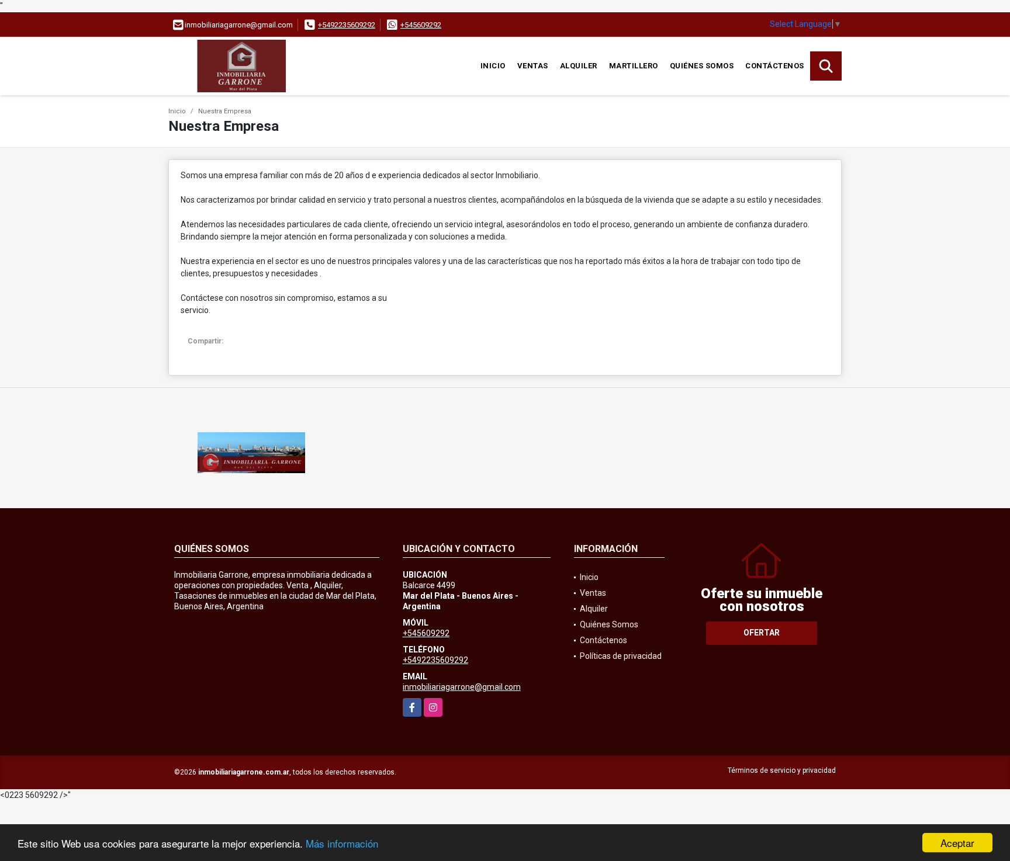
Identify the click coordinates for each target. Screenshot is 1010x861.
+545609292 (420, 24)
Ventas (532, 65)
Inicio (493, 65)
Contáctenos (774, 65)
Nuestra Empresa (224, 111)
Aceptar (957, 842)
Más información (342, 843)
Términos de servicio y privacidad (782, 770)
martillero (633, 65)
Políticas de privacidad (621, 656)
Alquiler (578, 65)
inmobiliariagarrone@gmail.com (462, 687)
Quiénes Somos (702, 65)
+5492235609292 (346, 24)
